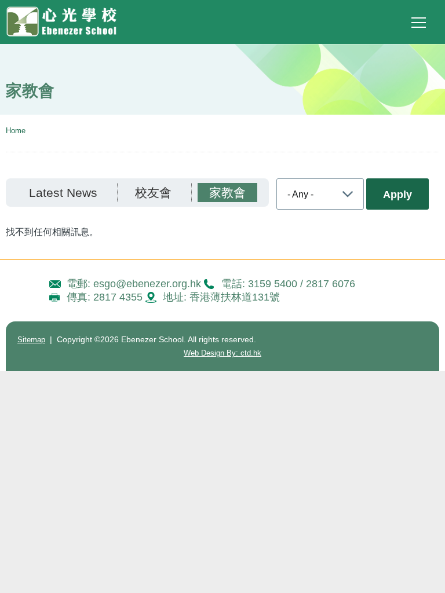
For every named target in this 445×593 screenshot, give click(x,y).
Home (15, 130)
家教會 (227, 192)
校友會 (153, 192)
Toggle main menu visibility (419, 22)
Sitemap (31, 339)
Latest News (63, 192)
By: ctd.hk (222, 353)
